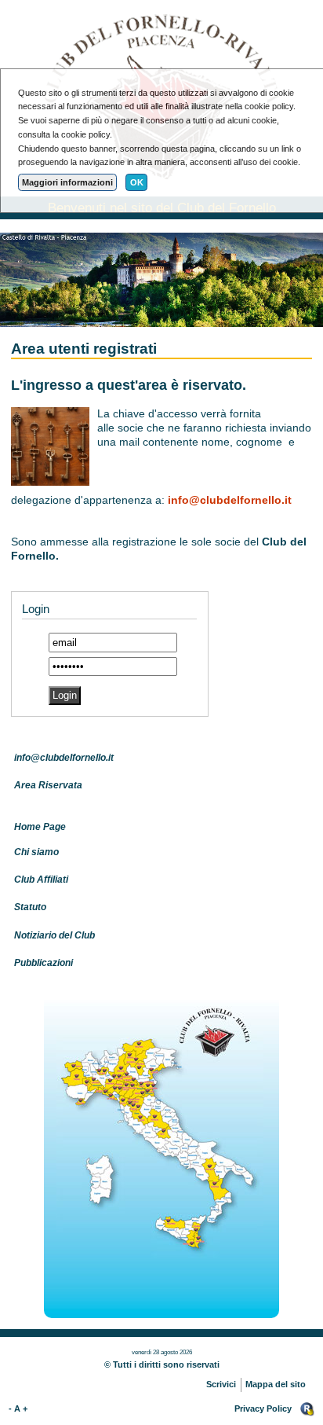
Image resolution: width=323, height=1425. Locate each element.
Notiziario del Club (54, 935)
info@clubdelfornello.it (230, 500)
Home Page (40, 826)
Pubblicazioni (43, 962)
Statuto (30, 907)
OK (136, 182)
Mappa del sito (275, 1384)
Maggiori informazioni (67, 182)
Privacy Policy (263, 1408)
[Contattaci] (161, 1152)
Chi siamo (36, 852)
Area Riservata (48, 785)
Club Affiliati (41, 879)
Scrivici (221, 1384)
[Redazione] (307, 1408)
